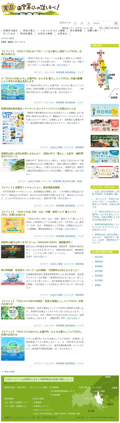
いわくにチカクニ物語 (53, 31)
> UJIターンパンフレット (42, 410)
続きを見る (63, 65)
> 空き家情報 (54, 395)
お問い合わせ (90, 399)
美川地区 (99, 280)
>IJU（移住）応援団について (16, 402)
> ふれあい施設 (98, 391)
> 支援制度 (36, 402)
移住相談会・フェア (74, 72)
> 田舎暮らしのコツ (40, 406)
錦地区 (98, 285)
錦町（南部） (77, 181)
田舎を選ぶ (29, 31)
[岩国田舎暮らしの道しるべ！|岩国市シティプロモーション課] (30, 10)
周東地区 (99, 262)
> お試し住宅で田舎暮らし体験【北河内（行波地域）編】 (56, 414)
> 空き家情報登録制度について (62, 391)
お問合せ (63, 34)
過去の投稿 (8, 372)
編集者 (10, 42)
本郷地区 (99, 266)
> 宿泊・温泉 (97, 395)
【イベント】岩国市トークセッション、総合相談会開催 (30, 187)
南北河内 (66, 181)
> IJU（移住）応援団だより (15, 406)
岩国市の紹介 (10, 31)
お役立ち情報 (56, 147)
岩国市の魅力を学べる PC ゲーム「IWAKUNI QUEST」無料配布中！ (37, 242)
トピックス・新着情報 (54, 72)
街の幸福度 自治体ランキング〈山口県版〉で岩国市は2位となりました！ (40, 270)
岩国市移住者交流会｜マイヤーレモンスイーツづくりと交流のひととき (38, 109)
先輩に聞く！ (95, 31)
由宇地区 (99, 271)
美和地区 (99, 276)
